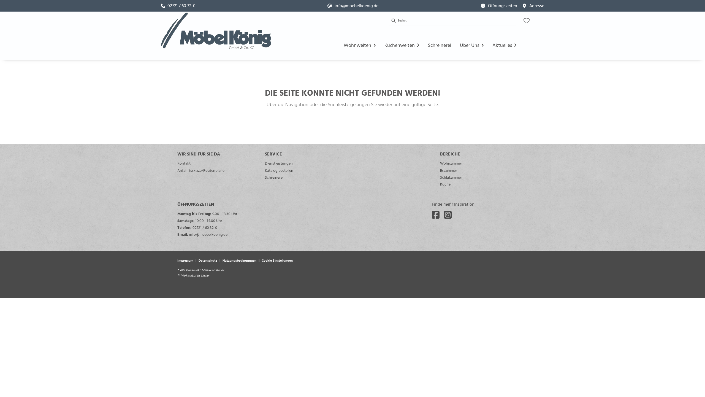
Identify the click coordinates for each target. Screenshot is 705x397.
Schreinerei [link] (274, 177)
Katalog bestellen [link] (279, 170)
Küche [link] (445, 184)
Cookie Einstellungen (277, 260)
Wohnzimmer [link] (451, 163)
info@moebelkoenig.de (208, 234)
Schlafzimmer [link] (451, 177)
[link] (178, 5)
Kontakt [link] (184, 163)
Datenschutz (208, 260)
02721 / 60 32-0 (204, 227)
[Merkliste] (526, 20)
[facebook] (436, 214)
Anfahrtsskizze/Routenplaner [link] (201, 170)
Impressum (185, 260)
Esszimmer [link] (448, 170)
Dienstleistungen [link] (279, 163)
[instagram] (448, 214)
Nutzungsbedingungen (239, 260)
